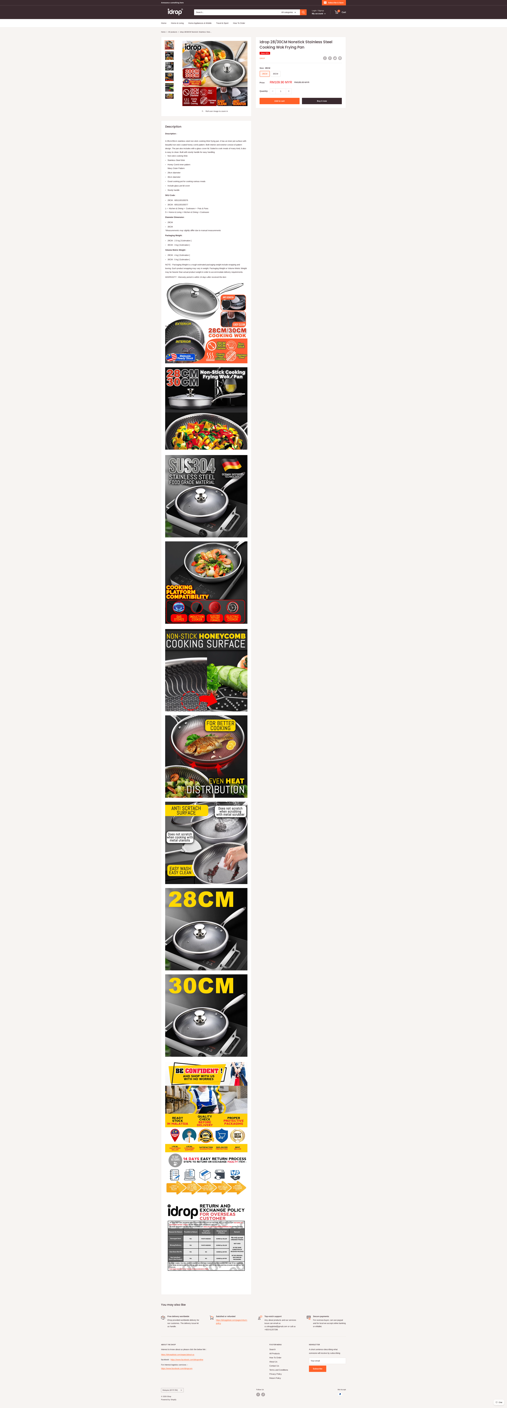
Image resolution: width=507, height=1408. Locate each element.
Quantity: (264, 91)
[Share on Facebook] (325, 58)
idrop (262, 58)
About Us (273, 1362)
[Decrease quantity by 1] (272, 91)
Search (272, 1349)
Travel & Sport (222, 23)
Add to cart (279, 101)
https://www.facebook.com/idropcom (177, 1368)
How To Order (239, 23)
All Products (274, 1353)
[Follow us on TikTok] (263, 1394)
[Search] (303, 12)
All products (172, 32)
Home (163, 23)
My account (318, 13)
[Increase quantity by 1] (289, 91)
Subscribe (317, 1369)
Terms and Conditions (278, 1370)
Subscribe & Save (336, 3)
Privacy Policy (275, 1374)
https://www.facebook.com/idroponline (187, 1359)
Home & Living (177, 23)
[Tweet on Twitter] (335, 58)
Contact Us (274, 1366)
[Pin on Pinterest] (330, 58)
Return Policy (275, 1378)
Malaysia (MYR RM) (170, 1390)
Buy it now (322, 101)
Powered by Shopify (168, 1400)
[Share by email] (340, 58)
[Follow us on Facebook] (258, 1394)
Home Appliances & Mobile (200, 23)
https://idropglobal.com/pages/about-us (177, 1354)
